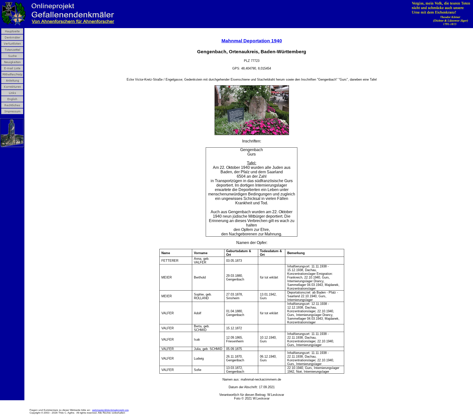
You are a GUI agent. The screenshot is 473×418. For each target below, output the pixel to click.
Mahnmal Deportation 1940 (251, 40)
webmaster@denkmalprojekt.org (110, 410)
